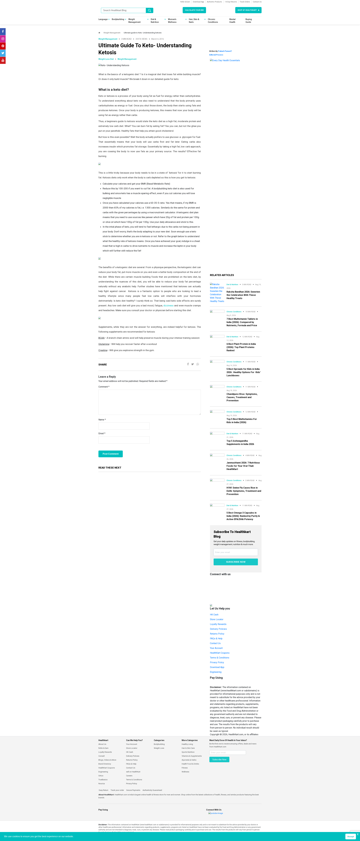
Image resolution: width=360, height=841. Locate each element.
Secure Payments (133, 790)
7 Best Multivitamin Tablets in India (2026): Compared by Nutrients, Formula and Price (242, 322)
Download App (198, 2)
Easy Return (103, 790)
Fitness (185, 768)
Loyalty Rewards (218, 624)
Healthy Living (187, 744)
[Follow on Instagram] (3, 38)
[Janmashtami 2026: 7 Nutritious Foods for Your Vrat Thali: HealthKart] (217, 457)
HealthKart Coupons (220, 653)
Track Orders (245, 2)
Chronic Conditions (213, 20)
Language (103, 19)
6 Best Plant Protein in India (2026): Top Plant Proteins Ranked (241, 347)
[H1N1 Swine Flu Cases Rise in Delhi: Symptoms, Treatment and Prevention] (217, 482)
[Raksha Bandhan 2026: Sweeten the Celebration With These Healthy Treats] (217, 292)
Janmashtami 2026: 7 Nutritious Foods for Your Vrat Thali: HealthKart (243, 466)
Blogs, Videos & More (107, 760)
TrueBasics (102, 780)
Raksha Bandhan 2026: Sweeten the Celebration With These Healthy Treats (243, 295)
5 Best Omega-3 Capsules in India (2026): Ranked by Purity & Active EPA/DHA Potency (243, 516)
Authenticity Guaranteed (152, 790)
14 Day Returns (231, 2)
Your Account (216, 648)
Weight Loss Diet (106, 59)
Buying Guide (249, 20)
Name (102, 419)
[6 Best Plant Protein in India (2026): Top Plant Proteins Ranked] (217, 338)
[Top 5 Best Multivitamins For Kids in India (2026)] (217, 413)
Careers (129, 776)
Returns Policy (217, 633)
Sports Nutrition (188, 752)
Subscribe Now (236, 562)
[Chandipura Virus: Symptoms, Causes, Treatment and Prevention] (217, 389)
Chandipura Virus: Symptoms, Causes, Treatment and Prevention (242, 397)
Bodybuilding (118, 19)
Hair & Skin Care (188, 748)
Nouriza (101, 783)
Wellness (185, 772)
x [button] (358, 834)
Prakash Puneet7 (225, 51)
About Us (102, 744)
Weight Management (134, 20)
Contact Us (257, 2)
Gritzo (100, 776)
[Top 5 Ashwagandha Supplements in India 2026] (217, 435)
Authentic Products (214, 2)
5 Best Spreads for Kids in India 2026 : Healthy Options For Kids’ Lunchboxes (244, 372)
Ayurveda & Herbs (189, 760)
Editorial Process (216, 55)
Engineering (215, 672)
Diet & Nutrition (155, 20)
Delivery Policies (218, 629)
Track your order (117, 790)
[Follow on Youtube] (3, 60)
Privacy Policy (217, 662)
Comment (103, 386)
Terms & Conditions (219, 657)
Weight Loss (159, 748)
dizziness (168, 305)
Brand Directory (104, 764)
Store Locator (216, 619)
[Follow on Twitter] (3, 53)
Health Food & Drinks (190, 764)
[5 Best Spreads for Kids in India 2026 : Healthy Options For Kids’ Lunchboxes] (217, 363)
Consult (101, 756)
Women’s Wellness (172, 20)
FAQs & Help (216, 638)
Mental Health (232, 20)
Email (101, 433)
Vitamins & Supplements (192, 756)
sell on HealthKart (133, 772)
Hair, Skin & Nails (194, 20)
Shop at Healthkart (247, 10)
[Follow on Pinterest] (3, 46)
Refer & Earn (185, 2)
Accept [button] (350, 836)
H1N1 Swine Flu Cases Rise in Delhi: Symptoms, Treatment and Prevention (244, 491)
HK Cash (214, 614)
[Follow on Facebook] (3, 31)
